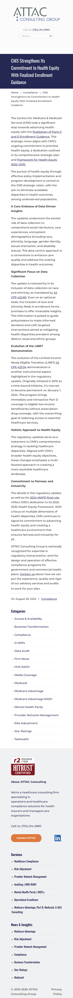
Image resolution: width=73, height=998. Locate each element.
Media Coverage (25, 675)
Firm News (21, 659)
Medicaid (20, 683)
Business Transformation (31, 626)
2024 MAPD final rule (44, 497)
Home (15, 92)
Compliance (30, 92)
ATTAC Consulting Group (36, 14)
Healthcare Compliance (26, 861)
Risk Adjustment (26, 723)
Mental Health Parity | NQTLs (29, 892)
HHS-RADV (22, 667)
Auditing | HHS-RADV (25, 884)
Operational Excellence (26, 900)
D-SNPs (19, 643)
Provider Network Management (36, 715)
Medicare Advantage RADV (33, 699)
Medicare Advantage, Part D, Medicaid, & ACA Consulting (37, 909)
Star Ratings (23, 731)
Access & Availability (28, 618)
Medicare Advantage (28, 691)
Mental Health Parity (28, 707)
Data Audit (22, 651)
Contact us (27, 574)
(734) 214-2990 (41, 29)
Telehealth (21, 739)
